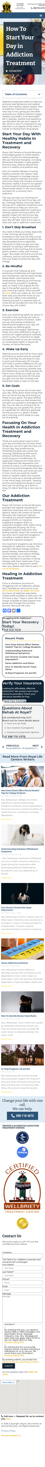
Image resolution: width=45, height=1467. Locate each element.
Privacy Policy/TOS (14, 1342)
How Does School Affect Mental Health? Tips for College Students (23, 645)
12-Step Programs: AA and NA (20, 673)
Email (5, 1286)
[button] (41, 15)
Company (7, 1252)
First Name (8, 1265)
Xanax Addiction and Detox (19, 663)
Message (6, 1294)
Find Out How (11, 629)
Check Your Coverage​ (14, 701)
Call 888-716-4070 (13, 736)
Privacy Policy (31, 1362)
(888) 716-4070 (31, 591)
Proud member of (10, 1435)
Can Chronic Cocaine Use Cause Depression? (22, 658)
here (8, 1419)
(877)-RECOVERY (11, 591)
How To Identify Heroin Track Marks (20, 668)
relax (7, 293)
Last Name (8, 1272)
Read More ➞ (7, 819)
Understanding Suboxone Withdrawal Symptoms (18, 651)
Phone (6, 1279)
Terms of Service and (13, 1362)
